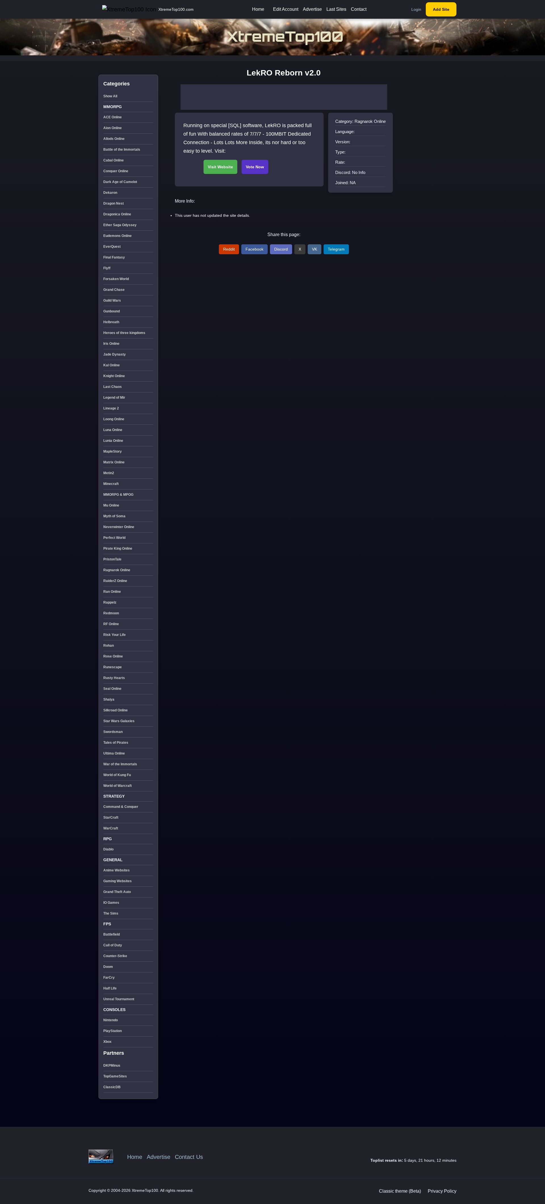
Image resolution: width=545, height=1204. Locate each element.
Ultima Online (114, 753)
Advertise (312, 9)
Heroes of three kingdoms (124, 333)
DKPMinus (111, 1066)
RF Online (111, 624)
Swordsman (113, 732)
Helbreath (111, 322)
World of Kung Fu (117, 775)
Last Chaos (112, 387)
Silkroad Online (115, 710)
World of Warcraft (117, 786)
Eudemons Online (117, 236)
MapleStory (112, 451)
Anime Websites (116, 870)
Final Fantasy (114, 257)
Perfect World (114, 538)
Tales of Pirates (115, 743)
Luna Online (112, 430)
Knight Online (114, 376)
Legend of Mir (114, 398)
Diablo (108, 849)
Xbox (107, 1042)
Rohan (108, 646)
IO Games (111, 903)
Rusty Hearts (114, 678)
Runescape (112, 667)
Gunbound (111, 311)
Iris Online (111, 344)
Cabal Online (113, 160)
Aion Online (112, 128)
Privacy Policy (442, 1191)
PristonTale (112, 559)
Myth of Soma (114, 516)
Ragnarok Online (116, 570)
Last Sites (336, 9)
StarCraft (110, 818)
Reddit (229, 249)
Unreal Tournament (118, 999)
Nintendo (110, 1020)
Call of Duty (112, 945)
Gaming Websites (117, 881)
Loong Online (113, 419)
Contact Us (189, 1157)
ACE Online (112, 117)
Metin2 (108, 473)
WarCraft (110, 828)
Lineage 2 (111, 408)
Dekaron (110, 193)
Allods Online (114, 139)
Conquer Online (115, 171)
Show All (110, 96)
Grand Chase (114, 290)
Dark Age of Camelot (120, 182)
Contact (358, 9)
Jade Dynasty (114, 354)
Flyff (106, 268)
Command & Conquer (120, 807)
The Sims (110, 913)
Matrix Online (114, 462)
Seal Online (112, 689)
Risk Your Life (114, 635)
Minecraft (111, 484)
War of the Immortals (120, 764)
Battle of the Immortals (121, 150)
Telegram (336, 249)
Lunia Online (113, 441)
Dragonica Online (117, 214)
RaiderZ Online (115, 581)
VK (314, 249)
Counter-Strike (115, 956)
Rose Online (113, 656)
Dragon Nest (113, 203)
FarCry (109, 978)
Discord (281, 249)
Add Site (441, 9)
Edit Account (285, 9)
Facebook (254, 249)
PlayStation (112, 1031)
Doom (108, 967)
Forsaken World (116, 279)
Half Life (110, 988)
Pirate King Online (117, 548)
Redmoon (111, 613)
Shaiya (108, 699)
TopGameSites (115, 1076)
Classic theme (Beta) (400, 1191)
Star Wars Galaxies (119, 721)
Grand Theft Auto (117, 892)
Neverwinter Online (118, 527)
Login (416, 9)
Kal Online (111, 365)
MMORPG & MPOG (118, 495)
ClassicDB (112, 1087)
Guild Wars (112, 300)
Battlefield (111, 934)
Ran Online (112, 592)
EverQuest (112, 247)
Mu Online (111, 505)
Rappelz (109, 602)
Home (258, 9)
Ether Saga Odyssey (120, 225)
